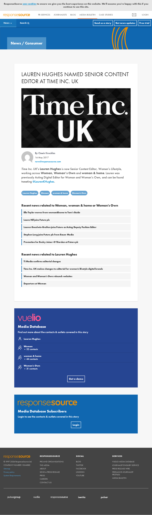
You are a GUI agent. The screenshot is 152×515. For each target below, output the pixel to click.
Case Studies (106, 4)
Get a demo (76, 368)
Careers (44, 468)
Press (42, 464)
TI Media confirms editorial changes (42, 250)
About (43, 458)
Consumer (34, 32)
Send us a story (102, 12)
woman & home (60, 182)
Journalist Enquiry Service (125, 454)
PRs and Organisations (52, 451)
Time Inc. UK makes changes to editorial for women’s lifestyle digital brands (63, 258)
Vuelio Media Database (123, 451)
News (7, 12)
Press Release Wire (121, 458)
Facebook (81, 458)
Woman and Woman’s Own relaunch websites (48, 265)
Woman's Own (79, 182)
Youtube (80, 464)
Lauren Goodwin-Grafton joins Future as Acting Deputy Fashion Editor (60, 216)
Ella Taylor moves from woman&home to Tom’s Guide (52, 201)
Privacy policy (9, 461)
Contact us (46, 471)
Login (76, 414)
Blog (73, 4)
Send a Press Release (50, 461)
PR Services (44, 4)
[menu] (134, 4)
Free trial (144, 12)
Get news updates (125, 12)
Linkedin (80, 461)
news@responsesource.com (48, 150)
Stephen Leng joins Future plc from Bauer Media (49, 223)
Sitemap (7, 458)
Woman (45, 182)
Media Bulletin (87, 4)
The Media (44, 454)
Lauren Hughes (30, 182)
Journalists (60, 4)
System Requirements (12, 464)
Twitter (79, 454)
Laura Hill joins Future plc (37, 209)
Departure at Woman (35, 273)
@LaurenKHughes (43, 171)
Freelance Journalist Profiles (122, 462)
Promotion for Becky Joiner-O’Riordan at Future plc (51, 231)
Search (23, 12)
